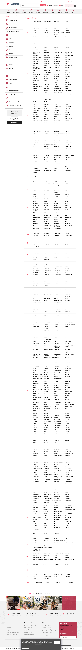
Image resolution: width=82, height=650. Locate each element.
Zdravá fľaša (58, 574)
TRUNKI (35, 525)
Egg (66, 159)
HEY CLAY (46, 221)
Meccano (56, 332)
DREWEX (56, 150)
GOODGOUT (46, 209)
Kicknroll (35, 269)
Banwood (57, 70)
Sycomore (46, 502)
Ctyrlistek (36, 126)
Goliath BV (68, 207)
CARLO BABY (36, 110)
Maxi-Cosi (57, 330)
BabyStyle (46, 65)
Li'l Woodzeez (37, 302)
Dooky (56, 145)
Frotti (45, 196)
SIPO (55, 472)
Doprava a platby (28, 627)
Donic (34, 145)
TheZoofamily (58, 511)
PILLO (34, 423)
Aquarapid (68, 36)
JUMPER (67, 258)
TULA (45, 527)
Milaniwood (47, 341)
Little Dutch (47, 306)
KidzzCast (57, 271)
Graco (66, 209)
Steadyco (35, 493)
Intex (34, 245)
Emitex (45, 165)
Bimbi (55, 82)
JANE (34, 252)
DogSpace (35, 143)
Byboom (35, 101)
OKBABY (35, 404)
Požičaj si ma (12, 94)
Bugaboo (46, 96)
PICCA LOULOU (57, 421)
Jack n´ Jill (57, 250)
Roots (45, 455)
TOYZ (45, 521)
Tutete (67, 527)
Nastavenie (25, 647)
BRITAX (34, 94)
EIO (55, 161)
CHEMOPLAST (57, 233)
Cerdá (56, 112)
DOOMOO (67, 145)
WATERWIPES (47, 554)
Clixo (45, 116)
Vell (55, 538)
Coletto (35, 118)
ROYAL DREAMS (58, 455)
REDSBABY (56, 450)
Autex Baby (57, 42)
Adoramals (57, 27)
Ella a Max (57, 163)
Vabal (34, 538)
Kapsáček (35, 265)
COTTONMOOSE (37, 122)
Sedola (46, 465)
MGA (66, 338)
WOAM (45, 557)
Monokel (56, 367)
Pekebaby (67, 415)
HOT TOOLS (67, 223)
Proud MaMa (68, 435)
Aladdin (46, 31)
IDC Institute (57, 239)
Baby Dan (46, 52)
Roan (45, 453)
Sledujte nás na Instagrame (42, 593)
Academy (35, 25)
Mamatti (35, 323)
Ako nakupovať (27, 629)
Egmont (35, 161)
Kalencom (57, 263)
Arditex (56, 38)
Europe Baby (36, 170)
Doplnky (11, 68)
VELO (66, 538)
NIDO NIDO (46, 391)
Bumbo (67, 96)
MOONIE (46, 369)
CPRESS (67, 122)
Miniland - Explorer (46, 355)
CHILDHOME (46, 235)
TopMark (56, 519)
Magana (56, 317)
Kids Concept (36, 271)
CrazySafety (36, 124)
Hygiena (11, 53)
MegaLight (36, 336)
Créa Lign (46, 124)
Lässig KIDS (36, 295)
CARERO (56, 108)
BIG (44, 82)
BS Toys (56, 94)
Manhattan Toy (69, 323)
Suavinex (67, 496)
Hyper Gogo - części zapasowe (48, 229)
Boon (34, 92)
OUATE (66, 408)
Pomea (56, 431)
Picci (66, 421)
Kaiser (45, 263)
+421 (15, 613)
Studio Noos (57, 496)
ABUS (66, 21)
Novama (67, 395)
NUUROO (56, 399)
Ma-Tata (35, 315)
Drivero (35, 152)
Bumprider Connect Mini (47, 98)
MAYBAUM (67, 330)
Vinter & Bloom (69, 542)
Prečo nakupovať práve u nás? (12, 632)
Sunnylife (67, 498)
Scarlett (35, 463)
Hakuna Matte (47, 215)
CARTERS (67, 110)
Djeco (45, 141)
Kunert (46, 286)
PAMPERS (35, 415)
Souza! (45, 487)
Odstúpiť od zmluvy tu (47, 629)
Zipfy (55, 576)
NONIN (34, 395)
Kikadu (56, 273)
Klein (45, 280)
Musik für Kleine (37, 374)
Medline (56, 334)
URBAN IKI (56, 533)
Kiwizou (35, 280)
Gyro (55, 212)
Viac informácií (38, 644)
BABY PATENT (47, 57)
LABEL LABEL (36, 289)
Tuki (34, 527)
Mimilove (56, 343)
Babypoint (57, 63)
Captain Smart (37, 108)
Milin (55, 341)
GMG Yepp (35, 207)
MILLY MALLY (36, 343)
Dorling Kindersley (47, 147)
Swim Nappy (68, 500)
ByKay (45, 101)
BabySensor (36, 65)
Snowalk (35, 485)
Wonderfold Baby (38, 559)
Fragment (46, 191)
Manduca (56, 323)
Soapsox (56, 485)
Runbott (67, 455)
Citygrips (35, 114)
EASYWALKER (57, 155)
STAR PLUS (56, 491)
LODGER (46, 308)
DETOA (56, 135)
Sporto (46, 489)
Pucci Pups (36, 437)
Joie (66, 254)
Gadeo (45, 201)
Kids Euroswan (48, 271)
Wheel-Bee (46, 556)
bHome (45, 80)
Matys (34, 330)
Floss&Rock (47, 189)
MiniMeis (56, 357)
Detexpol (46, 135)
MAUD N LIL (46, 330)
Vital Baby (46, 544)
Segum (56, 465)
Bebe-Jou (67, 72)
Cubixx (45, 126)
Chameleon (36, 233)
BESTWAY (46, 78)
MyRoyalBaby (58, 378)
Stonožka (57, 495)
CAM (34, 104)
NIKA (55, 391)
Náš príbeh (8, 627)
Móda (10, 83)
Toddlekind (57, 515)
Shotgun (56, 468)
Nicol (34, 391)
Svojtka (35, 500)
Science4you (47, 463)
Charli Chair (47, 233)
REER (34, 452)
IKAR (66, 239)
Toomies (35, 519)
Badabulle (57, 67)
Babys (66, 63)
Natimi (34, 385)
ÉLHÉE (34, 176)
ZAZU (45, 574)
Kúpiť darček (14, 122)
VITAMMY (56, 544)
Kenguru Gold (58, 267)
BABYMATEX (36, 61)
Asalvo (56, 40)
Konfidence (47, 284)
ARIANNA (67, 38)
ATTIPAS (67, 40)
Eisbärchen (68, 161)
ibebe (45, 239)
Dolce (55, 143)
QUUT (55, 442)
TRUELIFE (67, 523)
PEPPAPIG (56, 417)
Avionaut (67, 42)
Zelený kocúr (47, 576)
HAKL (34, 215)
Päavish (35, 413)
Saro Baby (36, 461)
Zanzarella (36, 574)
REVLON (56, 452)
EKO (34, 163)
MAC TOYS (46, 315)
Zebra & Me (68, 574)
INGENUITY (67, 241)
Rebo (66, 448)
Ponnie (67, 431)
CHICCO (67, 233)
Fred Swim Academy (57, 191)
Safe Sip (35, 459)
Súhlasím (57, 642)
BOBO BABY (46, 88)
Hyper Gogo (36, 228)
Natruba (46, 385)
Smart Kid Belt (69, 476)
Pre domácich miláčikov (14, 101)
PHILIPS (35, 421)
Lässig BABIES (58, 293)
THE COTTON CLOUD (70, 509)
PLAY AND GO (57, 425)
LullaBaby (57, 310)
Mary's (56, 325)
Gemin (66, 201)
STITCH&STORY (47, 495)
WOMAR (67, 557)
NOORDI (46, 395)
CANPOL (46, 106)
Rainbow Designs (59, 446)
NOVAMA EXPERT (37, 397)
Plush (34, 431)
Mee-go (67, 334)
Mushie (67, 372)
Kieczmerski (36, 273)
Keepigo (35, 267)
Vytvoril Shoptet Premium (62, 648)
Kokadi (56, 282)
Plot (55, 429)
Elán (45, 163)
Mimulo (67, 343)
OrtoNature (47, 408)
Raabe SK (35, 446)
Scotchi (35, 465)
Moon (34, 369)
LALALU (35, 291)
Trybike (46, 525)
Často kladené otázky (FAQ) (30, 625)
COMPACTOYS (68, 118)
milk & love (68, 341)
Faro (66, 181)
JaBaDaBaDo (36, 250)
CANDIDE (35, 106)
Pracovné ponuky (10, 636)
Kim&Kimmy (46, 274)
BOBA (66, 86)
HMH (66, 221)
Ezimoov (35, 172)
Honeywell (36, 223)
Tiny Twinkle (68, 513)
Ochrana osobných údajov (47, 632)
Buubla (56, 98)
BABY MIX (56, 55)
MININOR (67, 357)
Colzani (46, 118)
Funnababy (57, 198)
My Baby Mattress (38, 376)
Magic (66, 317)
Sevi (66, 466)
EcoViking (57, 157)
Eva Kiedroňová (48, 170)
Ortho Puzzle (36, 408)
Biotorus (46, 84)
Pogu (45, 431)
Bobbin (35, 88)
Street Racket (37, 496)
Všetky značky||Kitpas (48, 546)
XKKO (45, 564)
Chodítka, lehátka (13, 57)
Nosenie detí (12, 61)
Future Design (69, 198)
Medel (34, 334)
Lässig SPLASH (58, 295)
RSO (43, 634)
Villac (56, 542)
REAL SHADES (57, 448)
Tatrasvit (35, 508)
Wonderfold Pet (48, 559)
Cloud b (67, 116)
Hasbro (46, 219)
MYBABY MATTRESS (38, 378)
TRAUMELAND (68, 521)
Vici (66, 540)
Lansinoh (35, 293)
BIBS (66, 80)
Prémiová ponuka (13, 20)
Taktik (56, 506)
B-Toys (34, 47)
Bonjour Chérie (58, 90)
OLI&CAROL (36, 406)
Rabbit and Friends (49, 446)
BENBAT (45, 76)
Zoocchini (67, 576)
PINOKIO (67, 423)
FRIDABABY (57, 194)
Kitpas (66, 278)
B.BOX (45, 47)
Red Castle (47, 450)
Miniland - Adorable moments (57, 346)
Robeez (56, 453)
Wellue (35, 556)
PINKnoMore (57, 423)
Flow (55, 189)
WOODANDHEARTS (69, 559)
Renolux (46, 452)
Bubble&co (68, 94)
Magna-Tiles (47, 319)
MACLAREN (67, 315)
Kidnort (67, 269)
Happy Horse (47, 217)
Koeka (45, 282)
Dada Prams (47, 131)
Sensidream (36, 466)
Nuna (34, 399)
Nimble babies (68, 391)
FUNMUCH (46, 198)
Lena (66, 298)
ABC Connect (47, 21)
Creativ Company (59, 124)
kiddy (55, 269)
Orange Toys (68, 406)
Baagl (56, 47)
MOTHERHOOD (57, 370)
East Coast (36, 155)
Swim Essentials (58, 500)
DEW (66, 135)
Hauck (66, 219)
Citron (67, 112)
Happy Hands (36, 217)
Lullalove (68, 310)
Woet (55, 557)
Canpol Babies (58, 106)
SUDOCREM (36, 498)
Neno (34, 387)
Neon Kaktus (47, 387)
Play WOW (68, 425)
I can (34, 239)
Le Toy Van (35, 298)
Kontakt (32, 1)
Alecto (67, 31)
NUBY (55, 397)
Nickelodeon (57, 389)
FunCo (66, 196)
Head (34, 221)
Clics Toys (67, 114)
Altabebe (67, 33)
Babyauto (67, 57)
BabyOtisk (35, 63)
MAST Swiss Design (70, 325)
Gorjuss (56, 209)
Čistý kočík (11, 98)
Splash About (36, 489)
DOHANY (46, 143)
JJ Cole (45, 254)
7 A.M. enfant (69, 582)
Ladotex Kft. (57, 289)
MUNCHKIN (57, 372)
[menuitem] (8, 11)
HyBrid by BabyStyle (57, 226)
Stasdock (67, 491)
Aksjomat (67, 29)
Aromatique (36, 40)
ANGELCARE (46, 36)
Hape (66, 215)
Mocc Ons (67, 361)
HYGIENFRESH (68, 225)
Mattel (56, 326)
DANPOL (67, 131)
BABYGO (56, 59)
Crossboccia (68, 124)
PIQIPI (34, 425)
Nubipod (46, 397)
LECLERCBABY (47, 298)
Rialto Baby (68, 452)
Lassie (45, 293)
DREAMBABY (47, 150)
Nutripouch (47, 399)
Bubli (34, 96)
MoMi (45, 365)
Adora (45, 27)
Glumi (66, 205)
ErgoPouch (36, 168)
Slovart (46, 476)
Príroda (46, 435)
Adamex (46, 25)
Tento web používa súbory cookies (49, 630)
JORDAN (67, 256)
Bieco (34, 82)
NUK (66, 397)
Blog (21, 1)
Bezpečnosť (11, 64)
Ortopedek (57, 408)
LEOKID (45, 300)
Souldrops (36, 487)
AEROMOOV (68, 27)
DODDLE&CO (57, 141)
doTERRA (56, 147)
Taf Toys (46, 506)
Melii (55, 336)
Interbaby (67, 243)
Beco (66, 74)
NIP (44, 393)
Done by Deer (68, 143)
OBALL (45, 402)
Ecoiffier (35, 157)
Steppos (67, 493)
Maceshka (57, 315)
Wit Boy (67, 556)
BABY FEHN (35, 55)
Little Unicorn (69, 306)
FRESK (34, 194)
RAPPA (34, 448)
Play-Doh (35, 427)
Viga (45, 542)
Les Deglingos (58, 300)
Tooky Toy (57, 517)
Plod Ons (46, 429)
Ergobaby (57, 165)
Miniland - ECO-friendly (37, 355)
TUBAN (66, 525)
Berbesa (56, 76)
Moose (56, 369)
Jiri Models (36, 254)
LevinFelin (67, 300)
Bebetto (56, 74)
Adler (34, 27)
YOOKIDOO (46, 570)
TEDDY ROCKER (68, 508)
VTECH (55, 546)
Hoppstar (46, 223)
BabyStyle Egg (58, 65)
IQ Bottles (46, 245)
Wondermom (57, 559)
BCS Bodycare (47, 72)
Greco (34, 212)
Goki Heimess (57, 207)
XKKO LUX (67, 564)
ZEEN (34, 576)
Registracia (56, 5)
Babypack (46, 63)
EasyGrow (46, 155)
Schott (45, 470)
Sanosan (67, 459)
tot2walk (67, 519)
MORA (34, 370)
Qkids (34, 440)
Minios (34, 361)
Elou (34, 165)
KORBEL (56, 284)
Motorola (68, 370)
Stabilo (35, 491)
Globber (56, 205)
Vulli (66, 546)
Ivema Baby (36, 247)
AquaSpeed (47, 38)
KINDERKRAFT (57, 274)
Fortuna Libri (36, 191)
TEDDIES (56, 508)
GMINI (45, 207)
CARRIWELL (57, 110)
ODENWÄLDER (57, 402)
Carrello (46, 110)
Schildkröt (68, 468)
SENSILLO (46, 466)
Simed (45, 472)
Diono (45, 139)
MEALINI (35, 332)
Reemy (66, 450)
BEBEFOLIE (46, 74)
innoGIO (46, 243)
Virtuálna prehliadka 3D (11, 634)
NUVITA (67, 399)
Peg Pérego (57, 415)
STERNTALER (36, 495)
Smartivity (57, 480)
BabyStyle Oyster (48, 67)
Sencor (67, 465)
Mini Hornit (36, 345)
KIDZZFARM (68, 271)
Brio (66, 92)
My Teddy (67, 376)
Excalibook (68, 170)
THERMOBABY (36, 511)
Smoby (45, 481)
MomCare (35, 365)
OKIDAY (45, 404)
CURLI (34, 128)
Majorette (57, 319)
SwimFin (35, 502)
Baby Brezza (68, 49)
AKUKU (34, 31)
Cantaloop (68, 106)
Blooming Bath (48, 86)
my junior (56, 376)
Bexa (66, 78)
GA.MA (34, 201)
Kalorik (67, 263)
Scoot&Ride (68, 463)
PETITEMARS (57, 419)
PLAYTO (67, 427)
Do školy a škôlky (13, 27)
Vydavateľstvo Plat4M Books (37, 550)
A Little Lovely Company (37, 22)
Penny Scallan (48, 417)
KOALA (34, 282)
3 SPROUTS (39, 582)
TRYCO (55, 525)
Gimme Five (36, 205)
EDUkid (45, 159)
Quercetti (57, 440)
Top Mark (46, 519)
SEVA (55, 466)
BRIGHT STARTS (58, 92)
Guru (45, 212)
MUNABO (46, 372)
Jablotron (46, 250)
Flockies (35, 189)
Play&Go (46, 427)
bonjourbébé (68, 90)
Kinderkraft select (68, 275)
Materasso (36, 326)
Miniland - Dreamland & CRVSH (68, 351)
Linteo (34, 304)
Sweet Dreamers (48, 500)
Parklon (46, 415)
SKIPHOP (35, 474)
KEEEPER (67, 265)
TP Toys (56, 521)
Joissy (34, 256)
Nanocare (36, 383)
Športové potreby (13, 76)
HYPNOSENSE (57, 228)
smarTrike (36, 481)
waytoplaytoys (58, 554)
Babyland (67, 59)
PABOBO (46, 413)
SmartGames (47, 480)
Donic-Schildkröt (48, 145)
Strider (46, 496)
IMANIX (34, 241)
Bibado (56, 80)
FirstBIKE (35, 187)
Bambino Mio (47, 70)
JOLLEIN (45, 256)
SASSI (45, 461)
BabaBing (67, 47)
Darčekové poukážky (14, 90)
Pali (55, 413)
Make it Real (68, 319)
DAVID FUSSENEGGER (59, 133)
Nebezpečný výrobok (46, 636)
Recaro (35, 450)
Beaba (56, 72)
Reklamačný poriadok (47, 627)
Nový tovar (11, 87)
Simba (34, 472)
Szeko (55, 502)
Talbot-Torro (68, 506)
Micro (34, 341)
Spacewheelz (58, 487)
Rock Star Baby (69, 453)
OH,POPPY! (67, 402)
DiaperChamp (47, 137)
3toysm (48, 582)
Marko (35, 325)
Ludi (45, 310)
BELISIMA (35, 76)
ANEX (34, 36)
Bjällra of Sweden (38, 86)
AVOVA (34, 44)
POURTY (56, 433)
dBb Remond (68, 133)
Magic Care (36, 319)
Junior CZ (46, 260)
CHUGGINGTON (68, 235)
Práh (66, 433)
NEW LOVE (46, 389)
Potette (46, 433)
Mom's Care (68, 363)
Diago (34, 137)
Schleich (35, 470)
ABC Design (57, 21)
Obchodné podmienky (47, 625)
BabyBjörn (36, 59)
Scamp (66, 461)
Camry (66, 104)
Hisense (56, 221)
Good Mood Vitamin (36, 210)
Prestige (35, 435)
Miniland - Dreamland (57, 350)
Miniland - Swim (69, 354)
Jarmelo (56, 252)
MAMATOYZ (67, 321)
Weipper (67, 554)
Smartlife (67, 480)
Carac (45, 108)
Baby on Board (37, 57)
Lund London (57, 312)
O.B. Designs (36, 402)
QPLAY (45, 440)
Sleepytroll (36, 476)
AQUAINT (56, 36)
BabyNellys (57, 61)
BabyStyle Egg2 (69, 65)
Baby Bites (57, 49)
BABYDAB (46, 59)
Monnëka (46, 367)
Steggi (45, 493)
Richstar (35, 453)
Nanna (56, 382)
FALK (55, 181)
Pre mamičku (12, 72)
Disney (66, 139)
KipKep (56, 278)
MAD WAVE (35, 317)
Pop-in (34, 433)
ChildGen (35, 235)
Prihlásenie (50, 5)
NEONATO (56, 387)
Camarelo (46, 104)
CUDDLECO (57, 126)
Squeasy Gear (58, 489)
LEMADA (56, 298)
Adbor (56, 25)
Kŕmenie (11, 50)
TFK (55, 509)
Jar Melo (46, 252)
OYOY (45, 410)
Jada (66, 250)
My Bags (46, 376)
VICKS (34, 542)
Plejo (34, 429)
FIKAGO (67, 183)
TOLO (66, 515)
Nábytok (11, 46)
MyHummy (46, 378)
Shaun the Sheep (37, 468)
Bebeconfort (36, 74)
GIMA (66, 203)
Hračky (10, 24)
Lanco (66, 291)
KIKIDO (66, 273)
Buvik (66, 98)
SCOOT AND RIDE (58, 463)
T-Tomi (34, 506)
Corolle (67, 120)
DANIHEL (56, 131)
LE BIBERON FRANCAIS (68, 295)
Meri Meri (35, 338)
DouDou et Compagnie (68, 147)
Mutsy (45, 374)
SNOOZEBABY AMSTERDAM (68, 482)
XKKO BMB (56, 564)
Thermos (46, 511)
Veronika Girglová (59, 540)
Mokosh (46, 363)
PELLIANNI (35, 417)
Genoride (35, 203)
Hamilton (56, 215)
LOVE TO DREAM (58, 308)
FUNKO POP (36, 198)
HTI (34, 225)
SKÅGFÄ (67, 472)
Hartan (35, 219)
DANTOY (35, 133)
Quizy (34, 442)
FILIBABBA (35, 185)
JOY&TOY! (46, 258)
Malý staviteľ (47, 321)
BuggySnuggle (58, 96)
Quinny (67, 440)
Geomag (46, 203)
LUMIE (45, 312)
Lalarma (46, 291)
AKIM (55, 29)
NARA (55, 383)
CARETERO (67, 108)
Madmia (46, 317)
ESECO (55, 168)
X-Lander (35, 564)
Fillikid (67, 185)
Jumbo (56, 258)
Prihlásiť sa (68, 644)
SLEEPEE (56, 474)
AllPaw (46, 33)
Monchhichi (36, 367)
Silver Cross (57, 470)
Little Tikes (57, 306)
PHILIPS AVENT (47, 421)
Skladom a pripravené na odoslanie (15, 106)
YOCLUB (35, 570)
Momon (56, 365)
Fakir (34, 181)
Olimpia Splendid (48, 406)
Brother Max (47, 94)
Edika (34, 159)
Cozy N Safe (47, 122)
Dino (34, 139)
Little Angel (68, 304)
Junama (35, 260)
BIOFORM (67, 82)
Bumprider (36, 98)
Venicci (35, 540)
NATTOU (56, 385)
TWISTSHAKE (36, 529)
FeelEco (35, 183)
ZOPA (34, 578)
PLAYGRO (56, 427)
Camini (56, 104)
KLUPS (55, 280)
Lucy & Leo (36, 310)
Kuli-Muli (35, 286)
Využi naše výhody (28, 630)
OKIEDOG (56, 404)
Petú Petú (67, 419)
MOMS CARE (68, 365)
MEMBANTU (68, 336)
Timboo (46, 513)
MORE (45, 370)
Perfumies (67, 417)
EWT (55, 170)
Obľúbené (62, 5)
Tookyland (68, 517)
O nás (25, 1)
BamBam (35, 70)
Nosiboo (56, 395)
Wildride (56, 556)
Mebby (45, 332)
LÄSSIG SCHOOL (47, 295)
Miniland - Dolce (48, 349)
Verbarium (46, 540)
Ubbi (34, 533)
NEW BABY (67, 387)
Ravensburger (48, 448)
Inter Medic (57, 243)
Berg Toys (67, 76)
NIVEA (55, 393)
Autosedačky (12, 42)
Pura (45, 437)
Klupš (66, 280)
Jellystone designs (70, 252)
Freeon (67, 191)
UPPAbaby (46, 533)
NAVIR (66, 385)
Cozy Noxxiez (57, 122)
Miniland (46, 345)
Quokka (46, 442)
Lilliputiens (57, 302)
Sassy (55, 461)
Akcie (10, 35)
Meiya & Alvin (47, 336)
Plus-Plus (67, 429)
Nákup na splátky (28, 632)
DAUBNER (46, 133)
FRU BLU (56, 196)
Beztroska (36, 80)
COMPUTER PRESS (37, 120)
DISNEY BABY (36, 141)
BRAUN (45, 92)
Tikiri (34, 513)
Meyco (56, 338)
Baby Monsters (69, 55)
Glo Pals (46, 205)
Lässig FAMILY (68, 293)
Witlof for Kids (37, 557)
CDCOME (35, 112)
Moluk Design (58, 363)
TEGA (34, 509)
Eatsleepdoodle (69, 155)
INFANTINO (57, 241)
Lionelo (46, 304)
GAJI (55, 201)
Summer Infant (48, 498)
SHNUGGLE (46, 468)
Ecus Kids (67, 157)
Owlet (35, 410)
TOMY (45, 517)
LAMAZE (56, 291)
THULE (66, 511)
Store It (67, 495)
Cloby (55, 116)
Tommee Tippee (37, 517)
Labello (46, 289)
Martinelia (47, 325)
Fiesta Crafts (58, 183)
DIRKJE (56, 139)
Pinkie (45, 423)
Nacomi (35, 382)
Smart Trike (36, 480)
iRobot (56, 245)
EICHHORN (46, 161)
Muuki (55, 374)
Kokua (66, 282)
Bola (66, 88)
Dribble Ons (68, 150)
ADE (66, 25)
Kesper (67, 267)
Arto (45, 40)
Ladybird (67, 289)
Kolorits (35, 284)
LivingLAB (35, 308)
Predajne (28, 1)
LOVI (66, 308)
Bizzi (55, 84)
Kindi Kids (35, 278)
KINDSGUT (46, 278)
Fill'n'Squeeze (58, 185)
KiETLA (45, 273)
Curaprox (67, 126)
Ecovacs (46, 157)
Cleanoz (46, 114)
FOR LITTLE (67, 189)
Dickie (55, 137)
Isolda (67, 245)
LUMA (34, 312)
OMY (55, 406)
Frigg (34, 196)
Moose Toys (68, 369)
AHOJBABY (46, 29)
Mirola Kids (57, 361)
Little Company (37, 306)
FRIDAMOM (67, 194)
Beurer (56, 78)
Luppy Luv (67, 312)
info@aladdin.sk (69, 613)
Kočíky (10, 38)
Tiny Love (56, 513)
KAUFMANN (57, 265)
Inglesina (35, 243)
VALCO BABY (47, 538)
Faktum (46, 181)
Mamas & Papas (58, 321)
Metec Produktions (47, 338)
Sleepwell (68, 474)
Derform (35, 135)
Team (45, 508)
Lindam (67, 302)
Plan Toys (46, 425)
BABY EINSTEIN (58, 52)
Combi (55, 118)
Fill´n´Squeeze (47, 185)
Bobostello (57, 88)
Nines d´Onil (36, 393)
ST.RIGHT (67, 489)
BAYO (66, 70)
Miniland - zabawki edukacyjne (49, 358)
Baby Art (35, 49)
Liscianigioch (58, 304)
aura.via (46, 42)
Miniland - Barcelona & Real (38, 350)
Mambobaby (47, 323)
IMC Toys (46, 241)
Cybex (45, 128)
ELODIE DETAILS (69, 163)
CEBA (45, 112)
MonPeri (67, 367)
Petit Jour (46, 419)
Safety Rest (57, 459)
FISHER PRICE (47, 187)
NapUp (45, 383)
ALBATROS (56, 31)
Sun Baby (56, 498)
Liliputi (45, 302)
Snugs (45, 485)
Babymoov (46, 61)
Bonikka (46, 90)
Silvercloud (68, 470)
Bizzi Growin (68, 84)
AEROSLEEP (36, 29)
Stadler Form (47, 491)
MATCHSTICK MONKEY (47, 327)
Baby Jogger (47, 55)
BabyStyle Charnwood (36, 68)
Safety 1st (46, 459)
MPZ (34, 372)
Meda (66, 332)
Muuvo (67, 374)
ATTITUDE (35, 42)
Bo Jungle (57, 86)
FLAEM (66, 187)
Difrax (67, 137)
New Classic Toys (37, 389)
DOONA (35, 147)
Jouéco (35, 258)
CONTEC (46, 120)
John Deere (57, 254)
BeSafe (35, 78)
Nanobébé (67, 382)
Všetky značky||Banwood (38, 546)
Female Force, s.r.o (49, 183)
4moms (58, 582)
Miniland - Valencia (35, 358)
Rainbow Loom (69, 446)
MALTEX (35, 321)
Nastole (67, 383)
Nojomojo (67, 393)
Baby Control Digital (37, 53)
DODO (66, 141)
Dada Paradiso (37, 131)
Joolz (55, 256)
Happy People (68, 217)
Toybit (34, 521)
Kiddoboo (46, 269)
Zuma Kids (46, 578)
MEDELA (46, 334)
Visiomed (35, 544)
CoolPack (57, 120)
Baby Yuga (57, 57)
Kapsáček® (47, 265)
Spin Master (68, 487)
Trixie (45, 523)
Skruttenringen (48, 474)
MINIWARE (46, 361)
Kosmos (67, 284)
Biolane (35, 84)
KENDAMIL (46, 267)
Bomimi (35, 90)
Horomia (56, 223)
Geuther (56, 203)
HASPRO (56, 219)
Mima (45, 343)
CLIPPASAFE (36, 116)
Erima (45, 168)
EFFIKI (55, 159)
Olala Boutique (69, 404)
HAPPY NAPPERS (58, 217)
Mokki (34, 363)
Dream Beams (36, 150)
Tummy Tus (57, 527)
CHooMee (56, 235)
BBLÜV (34, 72)
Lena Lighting (36, 300)
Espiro (66, 168)
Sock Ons (67, 485)
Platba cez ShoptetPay (29, 634)
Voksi (66, 544)
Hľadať (43, 5)
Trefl (34, 523)
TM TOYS (46, 515)
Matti (66, 326)
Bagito (67, 67)
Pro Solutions (58, 435)
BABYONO (67, 61)
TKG (34, 515)
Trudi (55, 523)
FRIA (45, 194)
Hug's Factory (47, 225)
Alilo (34, 33)
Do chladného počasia (14, 31)
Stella (56, 493)
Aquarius (35, 38)
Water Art (36, 554)
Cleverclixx (57, 114)
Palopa (67, 413)
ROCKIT (35, 455)
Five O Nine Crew (58, 187)
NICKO (66, 389)
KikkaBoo (35, 274)
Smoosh (56, 481)
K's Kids (35, 263)
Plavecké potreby (13, 79)
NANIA (45, 382)
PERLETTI (35, 419)
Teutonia (46, 509)
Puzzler (56, 437)
